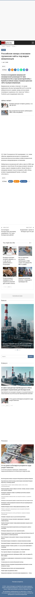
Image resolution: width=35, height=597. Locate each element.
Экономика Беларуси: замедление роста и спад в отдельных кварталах (17, 543)
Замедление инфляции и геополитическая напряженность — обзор (16, 573)
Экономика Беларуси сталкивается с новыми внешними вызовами (16, 540)
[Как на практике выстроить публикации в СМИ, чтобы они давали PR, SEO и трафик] (4, 112)
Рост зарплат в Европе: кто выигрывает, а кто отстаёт (13, 551)
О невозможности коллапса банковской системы (12, 562)
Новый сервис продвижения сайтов (9, 570)
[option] (17, 326)
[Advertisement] (17, 20)
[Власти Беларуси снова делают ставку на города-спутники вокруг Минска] (17, 326)
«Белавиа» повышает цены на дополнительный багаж (13, 516)
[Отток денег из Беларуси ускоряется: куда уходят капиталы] (4, 400)
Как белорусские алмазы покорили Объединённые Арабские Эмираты (17, 478)
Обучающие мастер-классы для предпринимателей (12, 568)
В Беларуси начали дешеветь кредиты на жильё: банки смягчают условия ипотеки (17, 500)
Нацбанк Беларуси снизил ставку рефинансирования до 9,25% (15, 506)
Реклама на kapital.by (17, 581)
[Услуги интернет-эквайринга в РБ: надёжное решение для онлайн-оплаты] (10, 272)
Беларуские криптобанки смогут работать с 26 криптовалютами (15, 549)
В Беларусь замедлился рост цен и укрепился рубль (12, 530)
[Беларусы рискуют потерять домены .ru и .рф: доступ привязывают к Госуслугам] (4, 105)
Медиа (3, 50)
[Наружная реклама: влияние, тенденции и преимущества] (25, 272)
